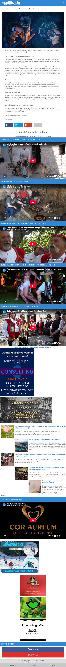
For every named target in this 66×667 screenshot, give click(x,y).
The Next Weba (32, 83)
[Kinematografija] (33, 630)
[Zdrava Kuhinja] (33, 607)
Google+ (53, 665)
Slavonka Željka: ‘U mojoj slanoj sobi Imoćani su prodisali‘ (52, 481)
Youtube (34, 655)
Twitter (33, 665)
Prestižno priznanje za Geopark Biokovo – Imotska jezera (44, 439)
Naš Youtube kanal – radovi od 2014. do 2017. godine (33, 136)
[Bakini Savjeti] (33, 585)
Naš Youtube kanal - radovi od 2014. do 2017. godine (33, 347)
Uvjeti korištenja (27, 662)
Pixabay (10, 119)
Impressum (35, 662)
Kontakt (41, 662)
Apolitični (11, 3)
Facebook (33, 649)
